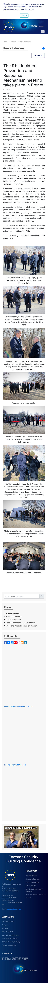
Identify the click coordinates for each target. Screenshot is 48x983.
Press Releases (24, 42)
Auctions (5, 928)
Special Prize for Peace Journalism (20, 623)
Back (39, 55)
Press (13, 42)
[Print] (43, 48)
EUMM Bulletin (31, 886)
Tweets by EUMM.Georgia (15, 765)
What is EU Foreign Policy (11, 942)
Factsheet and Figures (10, 938)
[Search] (41, 596)
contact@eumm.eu (14, 909)
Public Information (13, 619)
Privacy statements (9, 945)
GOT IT (24, 15)
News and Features (14, 616)
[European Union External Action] (24, 969)
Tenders (4, 925)
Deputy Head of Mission (10, 935)
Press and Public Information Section (21, 626)
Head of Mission (7, 932)
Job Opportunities (8, 921)
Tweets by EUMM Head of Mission (18, 706)
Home (5, 42)
